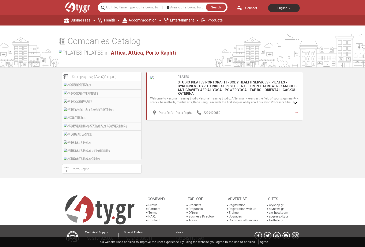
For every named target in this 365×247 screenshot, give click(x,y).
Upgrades (235, 216)
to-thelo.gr (276, 220)
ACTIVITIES (78, 118)
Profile (152, 205)
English (283, 8)
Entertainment (182, 20)
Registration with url (242, 209)
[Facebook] (258, 235)
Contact (154, 220)
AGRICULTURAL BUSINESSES (90, 151)
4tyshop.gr (276, 205)
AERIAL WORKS (81, 134)
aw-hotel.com (278, 213)
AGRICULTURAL (81, 143)
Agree (264, 242)
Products (215, 20)
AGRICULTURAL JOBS (85, 159)
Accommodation (143, 20)
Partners (154, 209)
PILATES (183, 76)
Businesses (81, 20)
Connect (251, 8)
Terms (152, 213)
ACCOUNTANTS (82, 101)
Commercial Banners (243, 220)
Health (109, 20)
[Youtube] (277, 235)
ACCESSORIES (81, 85)
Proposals (196, 209)
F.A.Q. (152, 216)
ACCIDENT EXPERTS (84, 93)
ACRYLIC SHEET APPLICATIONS (92, 110)
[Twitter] (267, 235)
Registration (237, 205)
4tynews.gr (276, 209)
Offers (193, 213)
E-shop (234, 213)
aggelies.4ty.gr (278, 216)
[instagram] (295, 235)
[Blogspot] (286, 235)
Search (216, 7)
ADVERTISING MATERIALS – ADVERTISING (99, 126)
